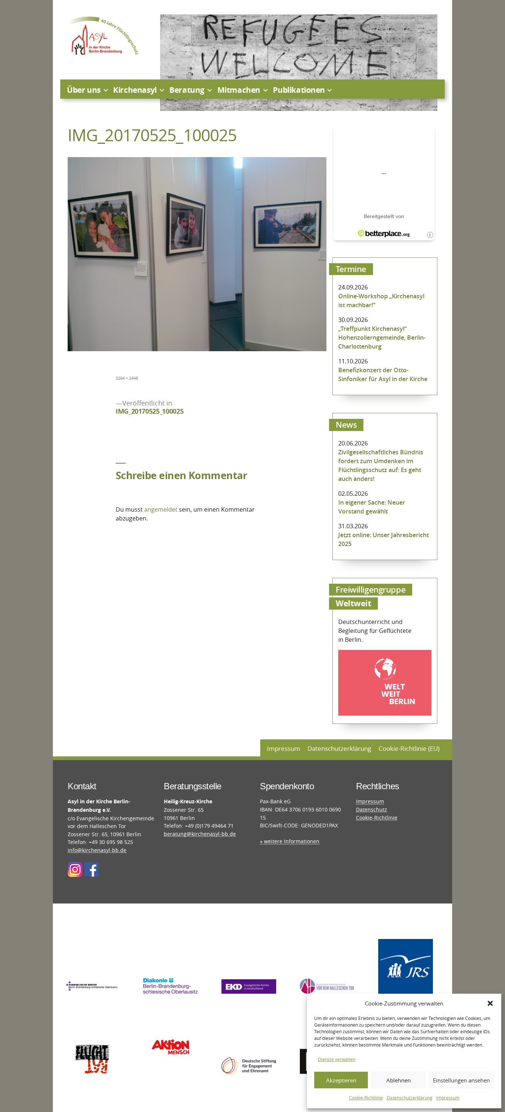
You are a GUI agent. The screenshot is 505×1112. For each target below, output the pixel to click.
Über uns (84, 90)
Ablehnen (398, 1080)
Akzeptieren (341, 1080)
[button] (490, 1003)
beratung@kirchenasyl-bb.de (200, 833)
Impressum (448, 1098)
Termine (351, 269)
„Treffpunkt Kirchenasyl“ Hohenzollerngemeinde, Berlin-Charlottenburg (382, 337)
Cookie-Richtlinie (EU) (409, 748)
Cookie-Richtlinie (366, 1098)
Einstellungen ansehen (461, 1080)
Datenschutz (371, 809)
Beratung (186, 90)
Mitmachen (238, 90)
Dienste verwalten (336, 1059)
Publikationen (299, 90)
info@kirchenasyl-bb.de (97, 850)
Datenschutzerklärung (410, 1098)
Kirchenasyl (134, 90)
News (346, 424)
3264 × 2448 (127, 378)
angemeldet (160, 509)
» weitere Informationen (289, 841)
